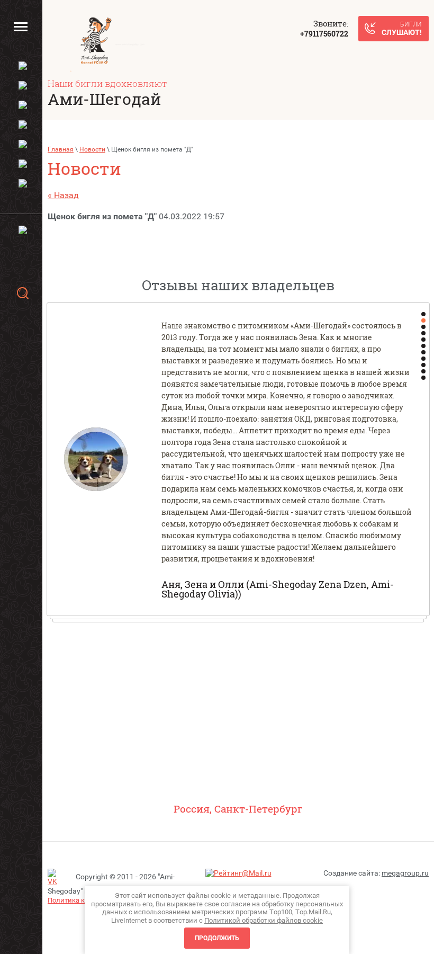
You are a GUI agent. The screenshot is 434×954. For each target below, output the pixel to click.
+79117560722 (324, 34)
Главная (61, 149)
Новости (92, 149)
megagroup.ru (405, 873)
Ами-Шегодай (104, 98)
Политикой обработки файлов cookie (263, 920)
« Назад (63, 195)
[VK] (56, 878)
